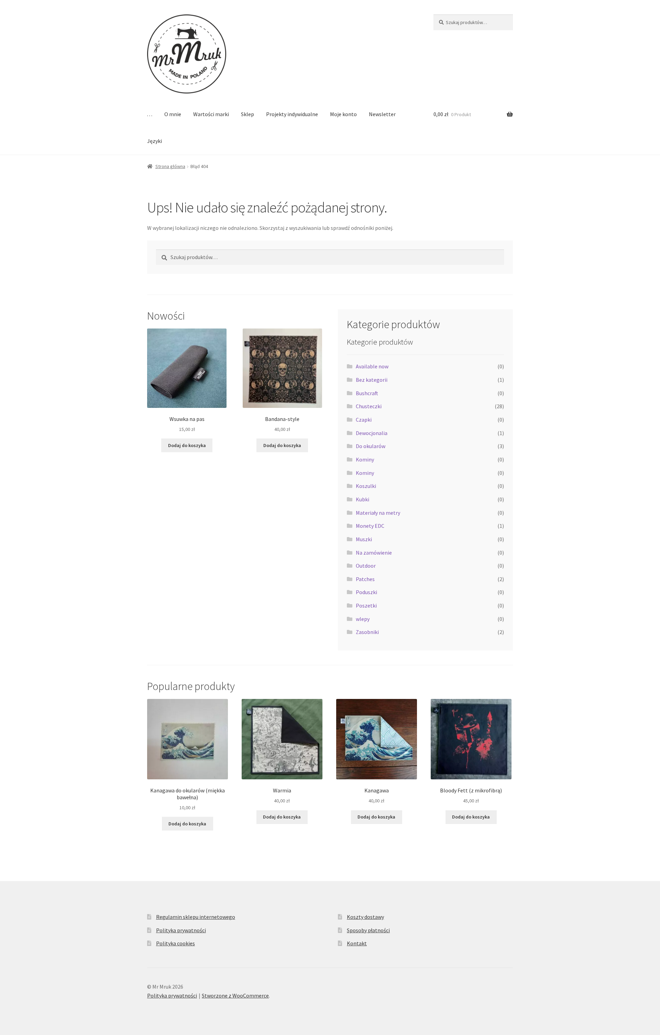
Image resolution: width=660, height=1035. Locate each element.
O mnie (172, 114)
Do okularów (370, 446)
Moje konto (343, 114)
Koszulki (366, 485)
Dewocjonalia (371, 433)
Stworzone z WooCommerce (235, 995)
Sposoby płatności (368, 930)
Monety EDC (370, 525)
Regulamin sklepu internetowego (195, 916)
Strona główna (170, 166)
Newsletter (382, 114)
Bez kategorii (371, 379)
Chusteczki (369, 406)
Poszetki (366, 605)
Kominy (365, 459)
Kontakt (357, 943)
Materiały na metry (378, 512)
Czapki (364, 419)
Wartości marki (211, 114)
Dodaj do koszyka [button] (187, 445)
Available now (372, 366)
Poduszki (366, 592)
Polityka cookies (175, 943)
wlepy (363, 618)
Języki (154, 140)
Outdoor (366, 565)
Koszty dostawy (365, 916)
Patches (365, 579)
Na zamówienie (374, 552)
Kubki (362, 499)
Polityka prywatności (181, 930)
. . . (149, 114)
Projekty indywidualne (292, 114)
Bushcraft (367, 393)
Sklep (247, 114)
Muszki (364, 539)
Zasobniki (367, 631)
